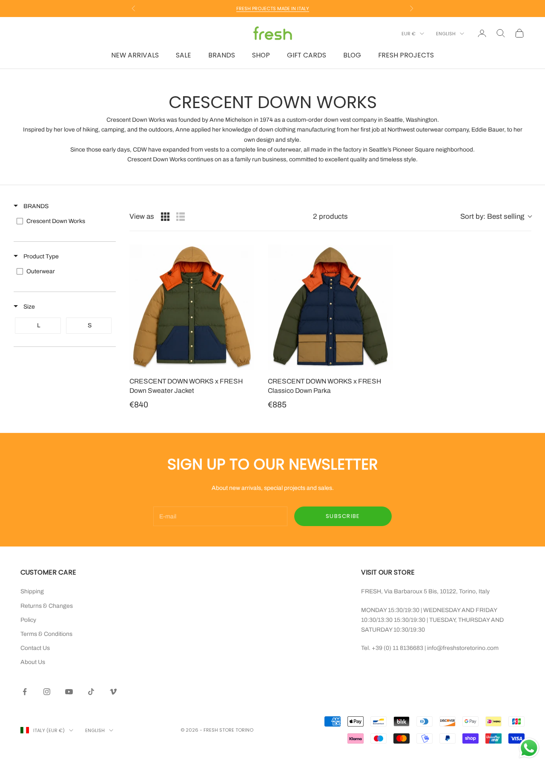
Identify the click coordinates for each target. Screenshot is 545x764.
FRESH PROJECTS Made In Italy (272, 8)
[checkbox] (64, 221)
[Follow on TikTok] (91, 691)
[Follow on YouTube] (69, 691)
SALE (183, 55)
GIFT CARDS (306, 55)
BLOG (352, 55)
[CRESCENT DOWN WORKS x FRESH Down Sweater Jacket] (191, 307)
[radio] (165, 216)
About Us (32, 662)
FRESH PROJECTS (406, 55)
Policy (28, 620)
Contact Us (35, 648)
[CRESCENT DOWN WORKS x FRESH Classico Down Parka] (330, 307)
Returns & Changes (46, 606)
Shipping (32, 591)
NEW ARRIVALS (135, 55)
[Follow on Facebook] (24, 691)
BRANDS (221, 55)
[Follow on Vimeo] (113, 691)
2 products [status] (330, 216)
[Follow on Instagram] (47, 691)
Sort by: (492, 216)
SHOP (261, 55)
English (446, 33)
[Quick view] (245, 361)
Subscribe (343, 516)
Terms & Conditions (46, 634)
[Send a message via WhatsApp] (529, 748)
